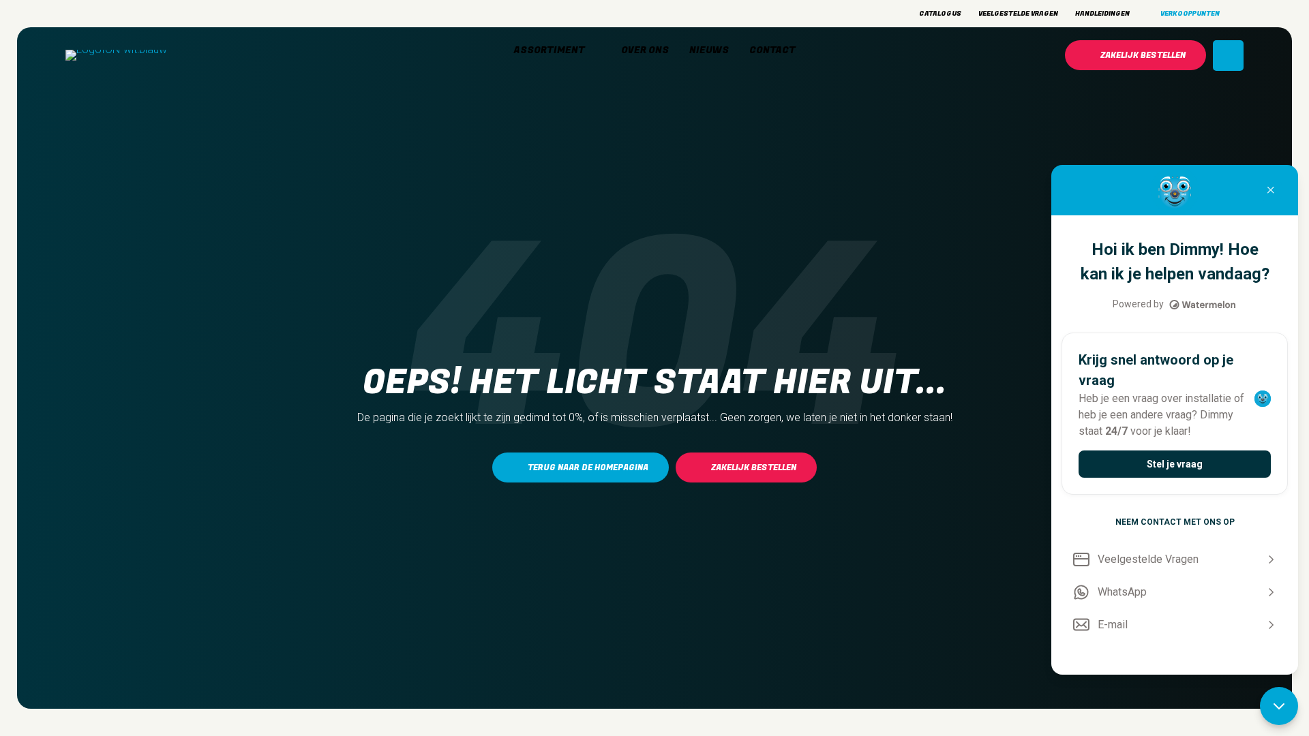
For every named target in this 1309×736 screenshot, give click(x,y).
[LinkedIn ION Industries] (120, 13)
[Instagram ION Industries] (72, 13)
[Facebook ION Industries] (96, 13)
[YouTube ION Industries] (144, 13)
